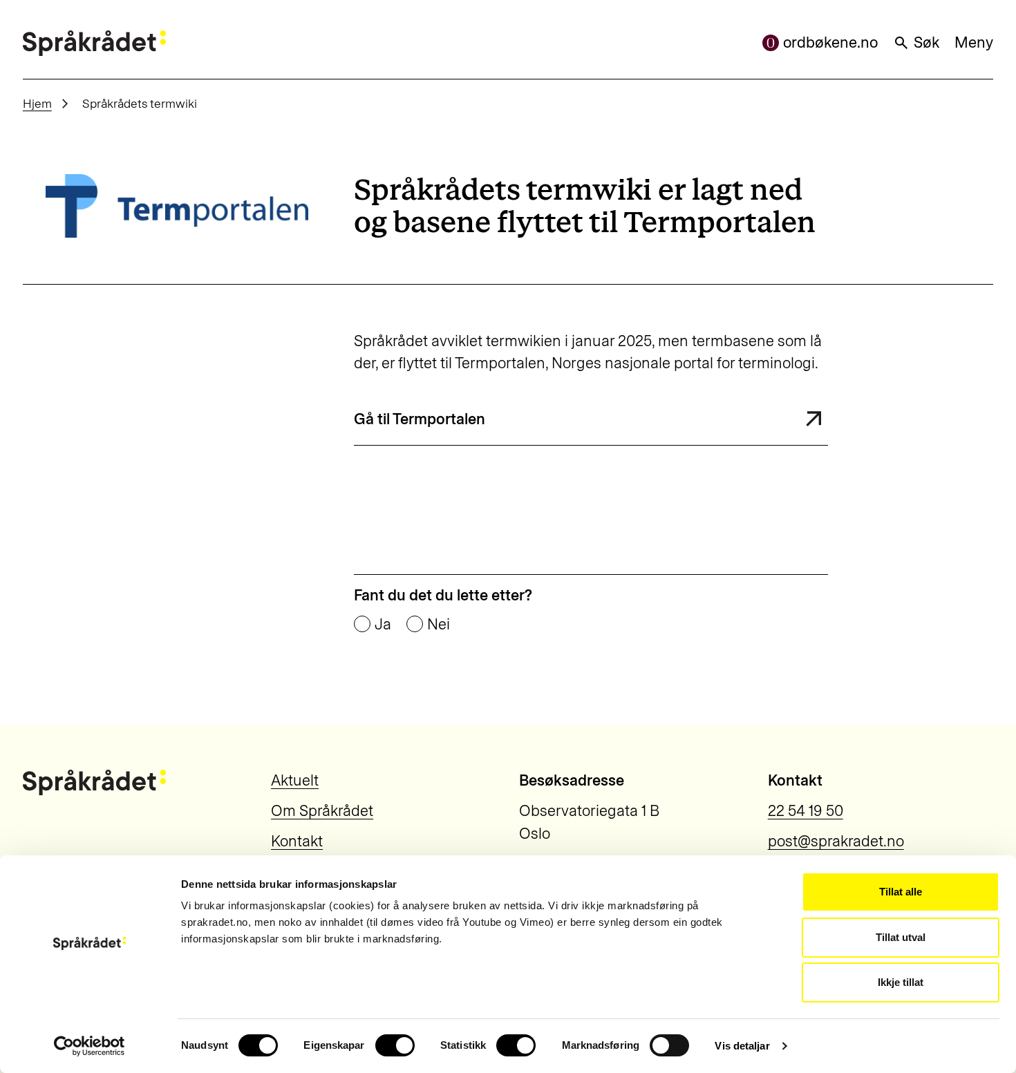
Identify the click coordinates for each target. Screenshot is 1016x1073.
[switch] (395, 1045)
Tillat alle (900, 892)
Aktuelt (295, 780)
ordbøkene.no (830, 42)
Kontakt (297, 841)
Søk (926, 42)
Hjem (37, 103)
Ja (383, 624)
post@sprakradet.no (836, 841)
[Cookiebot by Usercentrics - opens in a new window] (89, 1046)
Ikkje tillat (900, 982)
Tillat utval (900, 937)
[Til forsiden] (94, 43)
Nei (438, 624)
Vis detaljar (742, 1046)
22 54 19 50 (805, 810)
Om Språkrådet (322, 810)
